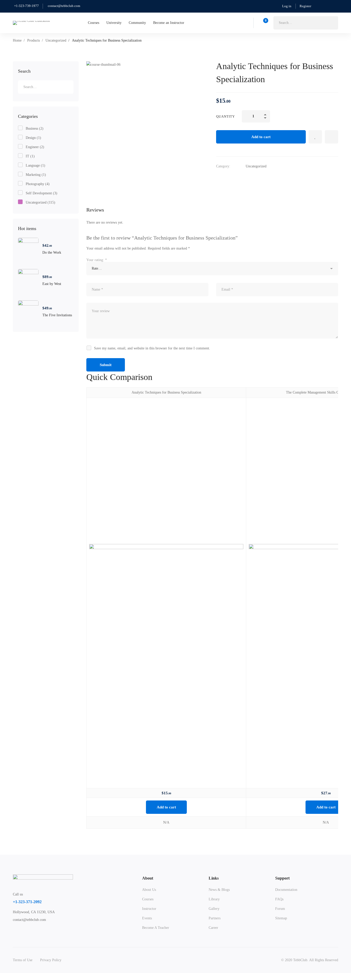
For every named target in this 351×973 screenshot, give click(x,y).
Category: (223, 166)
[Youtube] (36, 930)
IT (30, 156)
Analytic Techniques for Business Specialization (166, 392)
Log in (286, 6)
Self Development (41, 193)
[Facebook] (20, 930)
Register (305, 6)
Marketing (36, 175)
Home (17, 40)
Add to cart (261, 137)
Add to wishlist (315, 137)
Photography (38, 184)
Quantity (225, 116)
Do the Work (51, 252)
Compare (331, 137)
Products (33, 40)
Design (33, 138)
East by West (51, 284)
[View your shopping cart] (264, 23)
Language (35, 165)
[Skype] (28, 930)
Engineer (35, 147)
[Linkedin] (44, 930)
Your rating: (96, 260)
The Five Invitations (57, 315)
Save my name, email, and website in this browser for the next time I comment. (152, 348)
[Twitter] (13, 930)
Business (34, 128)
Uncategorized (55, 40)
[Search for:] (305, 23)
